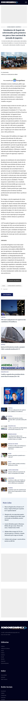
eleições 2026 (4, 372)
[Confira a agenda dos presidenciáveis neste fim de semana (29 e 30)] (14, 362)
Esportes (3, 661)
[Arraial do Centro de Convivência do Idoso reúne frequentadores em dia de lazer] (4, 489)
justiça (3, 344)
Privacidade (4, 675)
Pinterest (3, 697)
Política (3, 646)
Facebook (3, 691)
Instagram (3, 695)
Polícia (2, 652)
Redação (3, 677)
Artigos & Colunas (5, 648)
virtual (3, 317)
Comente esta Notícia (14, 280)
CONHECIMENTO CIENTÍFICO (14, 285)
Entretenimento (5, 663)
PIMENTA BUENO (12, 434)
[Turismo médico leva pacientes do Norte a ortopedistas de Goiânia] (4, 471)
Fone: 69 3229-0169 (5, 634)
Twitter (2, 693)
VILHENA (10, 487)
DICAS (9, 453)
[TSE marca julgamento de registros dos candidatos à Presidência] (14, 308)
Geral (3, 285)
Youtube (3, 699)
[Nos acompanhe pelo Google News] (14, 80)
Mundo (2, 659)
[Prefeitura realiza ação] (4, 480)
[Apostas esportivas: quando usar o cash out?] (4, 455)
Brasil (2, 657)
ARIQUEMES (11, 478)
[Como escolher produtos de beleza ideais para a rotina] (4, 463)
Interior (3, 654)
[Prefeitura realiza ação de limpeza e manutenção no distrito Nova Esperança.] (4, 445)
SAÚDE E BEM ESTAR (13, 469)
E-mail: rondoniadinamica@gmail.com (10, 632)
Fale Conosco (4, 679)
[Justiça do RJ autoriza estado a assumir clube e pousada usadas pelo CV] (14, 335)
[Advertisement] (14, 568)
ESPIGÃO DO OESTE (13, 443)
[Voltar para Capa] (14, 627)
